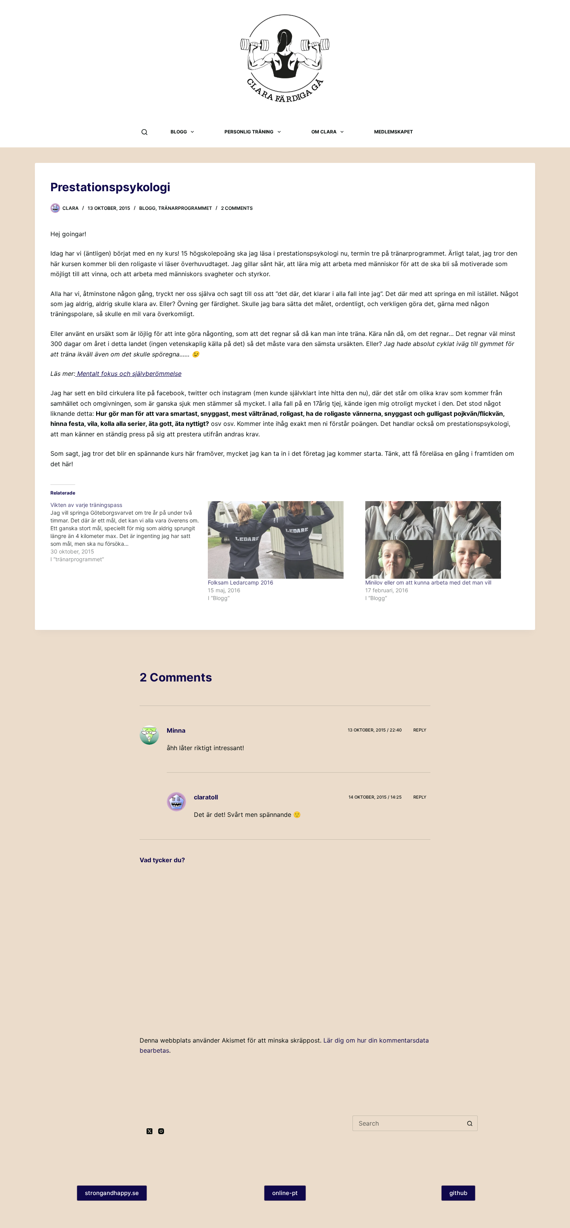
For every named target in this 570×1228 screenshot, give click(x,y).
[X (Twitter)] (149, 1131)
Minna (176, 730)
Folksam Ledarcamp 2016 (240, 582)
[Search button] (470, 1123)
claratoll (206, 797)
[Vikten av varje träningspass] (129, 532)
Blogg (179, 132)
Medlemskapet (393, 132)
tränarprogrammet (185, 208)
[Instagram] (161, 1131)
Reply (420, 730)
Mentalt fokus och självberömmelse (128, 373)
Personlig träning (249, 132)
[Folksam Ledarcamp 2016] (283, 540)
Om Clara (324, 132)
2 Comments (237, 208)
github (458, 1193)
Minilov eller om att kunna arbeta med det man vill (428, 582)
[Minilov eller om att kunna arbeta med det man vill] (440, 540)
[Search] (144, 132)
